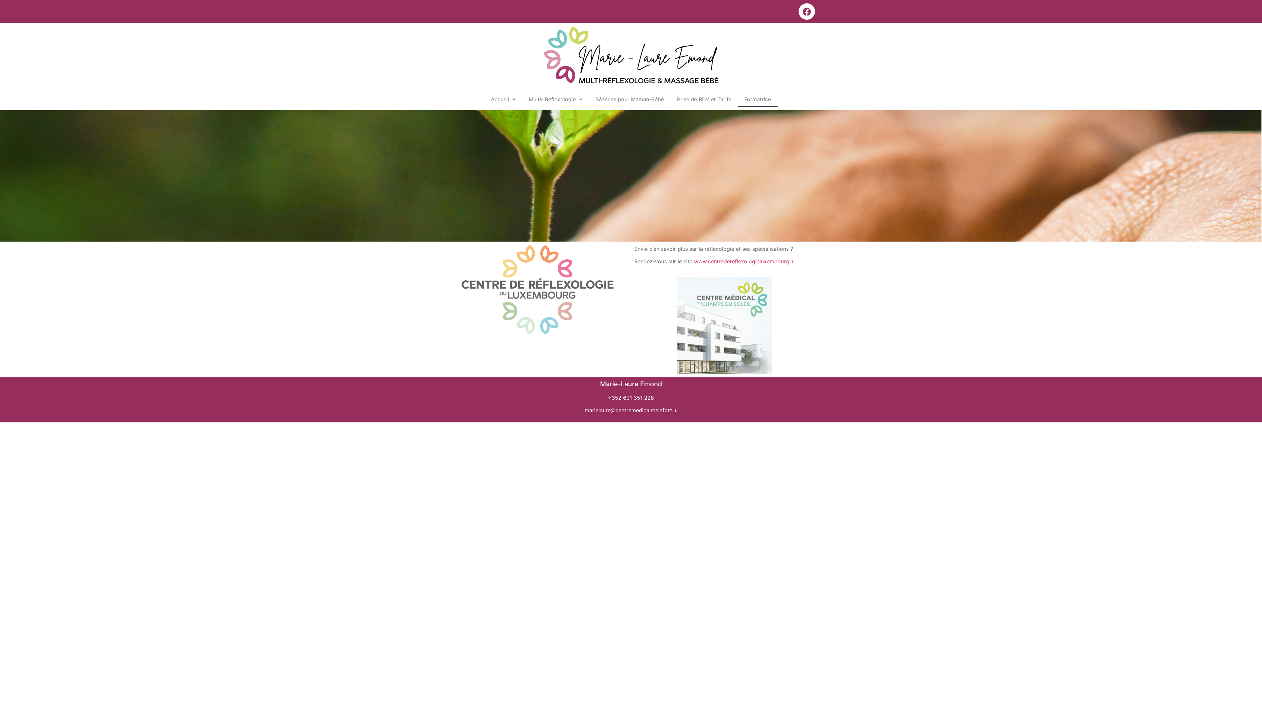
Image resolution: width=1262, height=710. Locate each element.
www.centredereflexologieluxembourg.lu (744, 261)
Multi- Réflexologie (552, 99)
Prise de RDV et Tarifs (704, 99)
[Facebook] (807, 11)
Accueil (500, 99)
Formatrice (757, 99)
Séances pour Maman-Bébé (630, 99)
